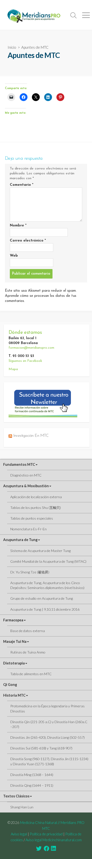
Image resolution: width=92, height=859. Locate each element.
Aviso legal (19, 834)
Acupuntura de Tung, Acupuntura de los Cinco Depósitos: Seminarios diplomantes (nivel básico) (47, 585)
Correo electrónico (28, 241)
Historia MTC (14, 695)
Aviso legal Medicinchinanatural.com (54, 840)
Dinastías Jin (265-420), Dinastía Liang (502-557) (47, 737)
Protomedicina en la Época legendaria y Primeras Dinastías (47, 708)
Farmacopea (13, 620)
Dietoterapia (14, 663)
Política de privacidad (46, 834)
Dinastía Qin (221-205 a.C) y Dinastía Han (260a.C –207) (48, 724)
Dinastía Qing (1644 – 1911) (31, 785)
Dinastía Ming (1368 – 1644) (31, 775)
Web (14, 256)
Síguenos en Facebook (25, 361)
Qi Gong (10, 684)
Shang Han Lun (21, 807)
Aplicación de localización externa (36, 497)
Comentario (21, 185)
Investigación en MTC (31, 436)
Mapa (13, 369)
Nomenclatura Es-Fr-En (28, 529)
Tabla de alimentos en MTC (31, 674)
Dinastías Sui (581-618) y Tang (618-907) (41, 748)
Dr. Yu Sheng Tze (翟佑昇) (29, 572)
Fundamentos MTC (19, 464)
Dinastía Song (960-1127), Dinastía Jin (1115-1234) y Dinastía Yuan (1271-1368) (49, 761)
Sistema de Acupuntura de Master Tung (40, 551)
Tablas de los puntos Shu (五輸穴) (35, 507)
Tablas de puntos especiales (31, 518)
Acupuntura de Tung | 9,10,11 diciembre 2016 (44, 609)
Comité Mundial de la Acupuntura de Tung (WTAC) (48, 561)
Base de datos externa (27, 631)
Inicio (12, 47)
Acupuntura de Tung (20, 540)
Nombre (18, 225)
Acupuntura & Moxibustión (26, 486)
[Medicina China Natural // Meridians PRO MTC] (34, 15)
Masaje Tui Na (14, 641)
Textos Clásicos (16, 796)
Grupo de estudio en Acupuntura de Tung (41, 598)
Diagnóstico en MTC (25, 475)
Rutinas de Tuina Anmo (27, 652)
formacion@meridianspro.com (31, 348)
